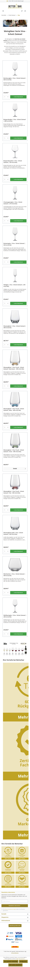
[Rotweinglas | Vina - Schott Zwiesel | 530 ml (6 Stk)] (15, 234)
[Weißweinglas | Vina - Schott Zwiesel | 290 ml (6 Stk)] (15, 606)
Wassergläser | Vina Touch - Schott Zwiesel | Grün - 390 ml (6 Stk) (13, 450)
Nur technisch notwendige (10, 961)
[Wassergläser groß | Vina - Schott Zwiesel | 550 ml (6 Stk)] (15, 523)
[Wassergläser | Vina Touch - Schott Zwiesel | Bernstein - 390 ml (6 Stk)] (15, 358)
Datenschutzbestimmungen (10, 909)
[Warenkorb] (28, 10)
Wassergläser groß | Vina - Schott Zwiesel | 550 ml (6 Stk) (13, 533)
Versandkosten (14, 953)
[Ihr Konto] (25, 11)
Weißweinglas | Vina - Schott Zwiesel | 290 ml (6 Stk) (14, 616)
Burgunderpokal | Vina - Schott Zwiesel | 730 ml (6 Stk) (12, 161)
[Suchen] (21, 11)
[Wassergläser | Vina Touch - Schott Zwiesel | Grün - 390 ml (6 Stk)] (15, 440)
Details (15, 468)
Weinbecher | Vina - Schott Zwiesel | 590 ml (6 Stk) (14, 574)
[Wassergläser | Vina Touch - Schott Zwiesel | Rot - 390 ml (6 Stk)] (15, 482)
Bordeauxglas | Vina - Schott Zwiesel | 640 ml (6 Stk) (14, 79)
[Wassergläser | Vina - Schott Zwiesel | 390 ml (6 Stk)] (15, 316)
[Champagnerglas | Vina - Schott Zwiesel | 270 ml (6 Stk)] (15, 192)
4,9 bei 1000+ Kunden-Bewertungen (16, 1)
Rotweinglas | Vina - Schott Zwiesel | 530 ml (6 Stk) (14, 244)
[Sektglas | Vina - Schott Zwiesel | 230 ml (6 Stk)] (15, 275)
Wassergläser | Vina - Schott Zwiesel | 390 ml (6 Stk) (14, 326)
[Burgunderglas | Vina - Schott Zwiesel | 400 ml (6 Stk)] (15, 110)
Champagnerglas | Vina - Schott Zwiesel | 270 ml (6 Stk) (12, 203)
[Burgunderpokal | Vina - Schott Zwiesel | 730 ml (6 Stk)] (15, 151)
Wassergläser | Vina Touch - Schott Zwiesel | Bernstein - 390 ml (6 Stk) (13, 368)
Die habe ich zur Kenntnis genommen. (14, 910)
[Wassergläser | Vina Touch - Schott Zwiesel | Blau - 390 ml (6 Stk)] (15, 399)
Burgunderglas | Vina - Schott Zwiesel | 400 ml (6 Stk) (14, 120)
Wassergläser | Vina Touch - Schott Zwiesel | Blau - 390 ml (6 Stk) (13, 409)
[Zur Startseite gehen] (15, 6)
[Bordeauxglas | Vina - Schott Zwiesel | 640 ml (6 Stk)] (15, 69)
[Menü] (3, 11)
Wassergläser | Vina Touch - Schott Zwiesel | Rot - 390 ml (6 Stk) (13, 492)
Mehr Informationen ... (20, 958)
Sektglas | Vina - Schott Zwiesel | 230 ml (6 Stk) (14, 285)
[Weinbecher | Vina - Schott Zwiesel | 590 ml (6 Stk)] (15, 564)
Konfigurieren (23, 961)
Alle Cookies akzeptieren (15, 965)
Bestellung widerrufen (15, 925)
